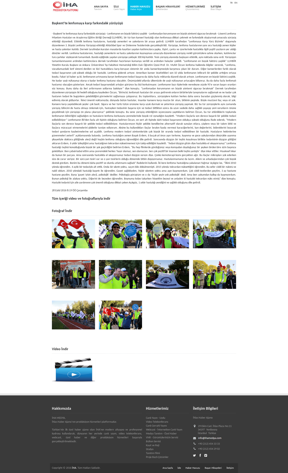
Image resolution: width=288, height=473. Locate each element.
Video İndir (60, 349)
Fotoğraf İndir (62, 211)
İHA (74, 468)
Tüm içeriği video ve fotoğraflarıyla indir (81, 199)
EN (236, 3)
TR (231, 3)
